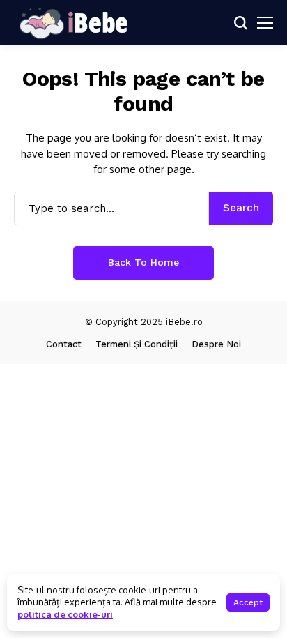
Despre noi (216, 344)
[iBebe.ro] (73, 22)
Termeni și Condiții (136, 344)
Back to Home (143, 262)
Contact (64, 344)
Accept (248, 602)
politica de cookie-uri (65, 614)
